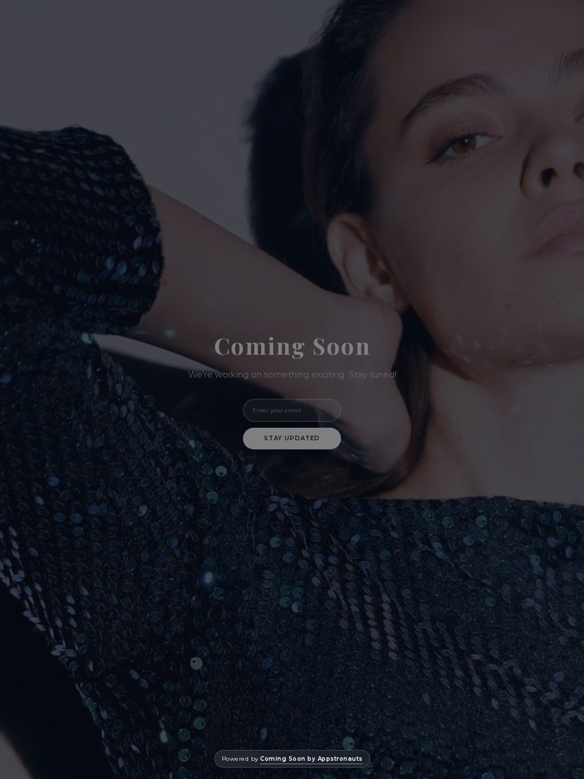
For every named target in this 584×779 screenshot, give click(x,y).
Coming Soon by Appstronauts (311, 758)
